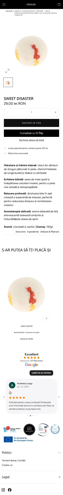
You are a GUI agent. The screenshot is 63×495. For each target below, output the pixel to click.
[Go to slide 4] (35, 415)
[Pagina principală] (31, 4)
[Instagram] (3, 490)
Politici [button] (6, 452)
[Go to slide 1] (27, 415)
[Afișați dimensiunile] (46, 318)
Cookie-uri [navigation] (7, 465)
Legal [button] (6, 477)
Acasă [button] (9, 11)
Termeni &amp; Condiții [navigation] (13, 460)
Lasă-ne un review (41, 372)
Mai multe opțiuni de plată (31, 140)
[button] (4, 4)
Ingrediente (33, 232)
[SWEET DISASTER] (26, 289)
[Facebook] (10, 490)
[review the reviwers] (10, 393)
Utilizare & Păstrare (49, 232)
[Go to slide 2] (30, 415)
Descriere (21, 232)
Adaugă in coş (31, 123)
